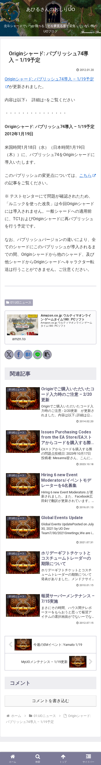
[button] (47, 354)
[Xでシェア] (9, 354)
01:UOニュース (20, 302)
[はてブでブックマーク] (28, 354)
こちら (85, 175)
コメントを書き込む (50, 700)
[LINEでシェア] (37, 354)
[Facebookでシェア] (18, 354)
